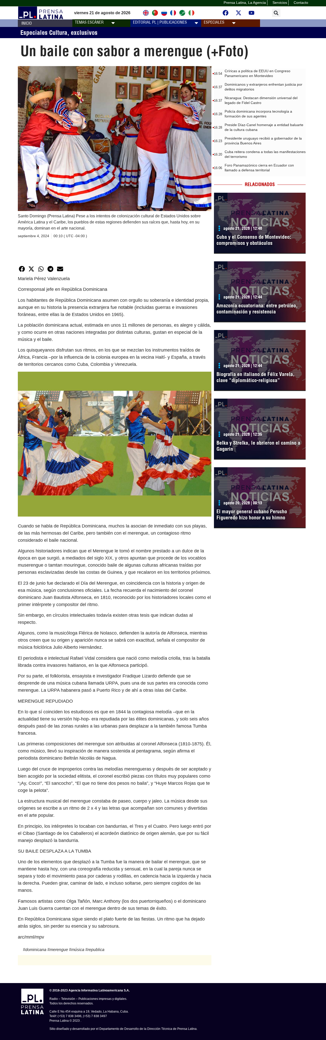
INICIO (26, 23)
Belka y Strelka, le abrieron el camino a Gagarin (258, 446)
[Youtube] (251, 13)
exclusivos (84, 32)
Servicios (280, 3)
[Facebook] (226, 13)
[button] (276, 13)
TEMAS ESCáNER (89, 22)
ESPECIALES (214, 22)
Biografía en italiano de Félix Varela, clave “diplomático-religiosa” (255, 377)
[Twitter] (238, 13)
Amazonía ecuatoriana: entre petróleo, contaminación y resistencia (257, 308)
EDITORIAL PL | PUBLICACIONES (160, 22)
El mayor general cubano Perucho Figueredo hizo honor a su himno (251, 514)
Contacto (301, 3)
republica (96, 949)
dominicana (35, 949)
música (77, 949)
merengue (59, 949)
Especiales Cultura (43, 32)
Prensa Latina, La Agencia (245, 3)
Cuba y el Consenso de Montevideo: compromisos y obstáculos (253, 240)
